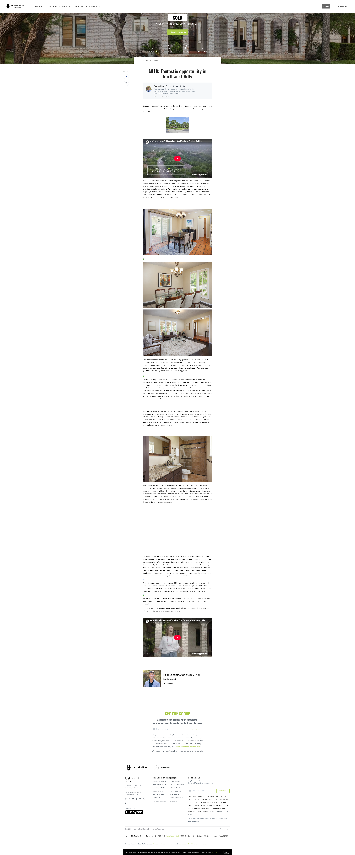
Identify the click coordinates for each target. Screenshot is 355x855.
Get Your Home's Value (177, 784)
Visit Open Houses (158, 794)
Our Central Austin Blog (87, 6)
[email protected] (172, 836)
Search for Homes (158, 791)
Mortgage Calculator (176, 797)
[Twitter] (129, 799)
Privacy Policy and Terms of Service (188, 747)
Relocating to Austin (159, 787)
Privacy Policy (225, 829)
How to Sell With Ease (159, 801)
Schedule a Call (174, 794)
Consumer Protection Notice (164, 844)
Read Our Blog (157, 797)
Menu (327, 6)
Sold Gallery (173, 801)
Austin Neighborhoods (159, 784)
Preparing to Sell (175, 781)
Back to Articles (152, 61)
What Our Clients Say (176, 787)
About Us (39, 6)
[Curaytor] (134, 814)
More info (214, 852)
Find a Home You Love (159, 781)
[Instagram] (144, 799)
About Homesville (175, 791)
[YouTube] (140, 799)
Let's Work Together (59, 6)
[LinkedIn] (133, 799)
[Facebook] (125, 799)
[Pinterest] (136, 799)
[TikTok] (125, 803)
